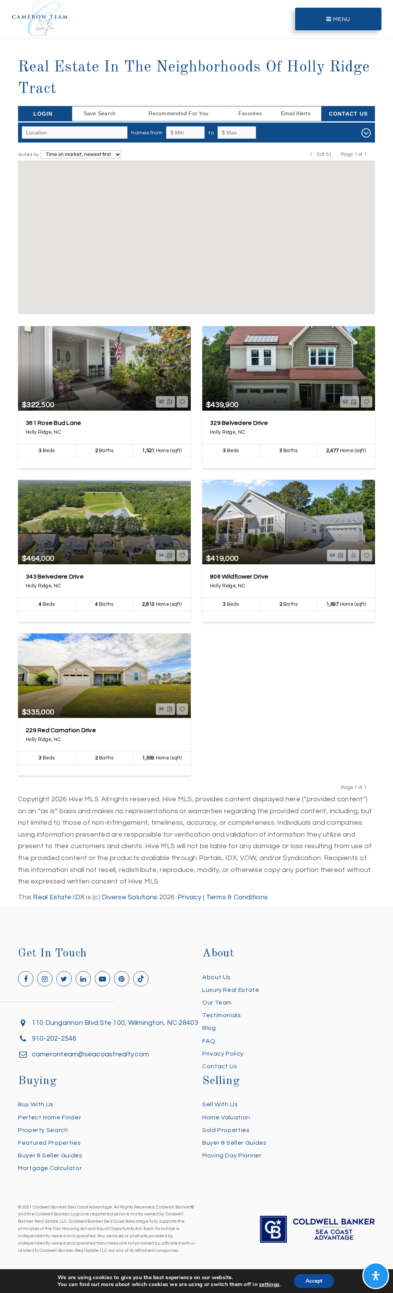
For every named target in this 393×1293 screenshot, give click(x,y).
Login (43, 114)
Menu (341, 19)
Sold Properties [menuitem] (226, 1130)
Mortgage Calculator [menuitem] (50, 1168)
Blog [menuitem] (209, 1028)
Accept (313, 1281)
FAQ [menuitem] (208, 1041)
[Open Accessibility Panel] (375, 1275)
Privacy (189, 897)
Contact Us (348, 114)
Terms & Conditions (237, 897)
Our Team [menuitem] (217, 1003)
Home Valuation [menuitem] (226, 1117)
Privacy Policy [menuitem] (223, 1054)
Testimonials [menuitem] (221, 1015)
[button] (236, 268)
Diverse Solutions (129, 897)
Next (371, 154)
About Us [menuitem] (216, 977)
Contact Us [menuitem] (219, 1066)
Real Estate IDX (58, 897)
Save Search (100, 113)
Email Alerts (295, 113)
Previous (336, 154)
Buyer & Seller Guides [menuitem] (50, 1155)
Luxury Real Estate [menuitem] (230, 990)
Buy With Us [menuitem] (36, 1104)
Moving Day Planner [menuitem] (232, 1155)
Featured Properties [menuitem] (49, 1143)
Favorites (250, 113)
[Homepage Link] (40, 18)
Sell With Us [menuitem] (220, 1104)
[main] (196, 451)
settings (269, 1284)
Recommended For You (178, 113)
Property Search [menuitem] (43, 1130)
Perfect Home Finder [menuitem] (49, 1117)
